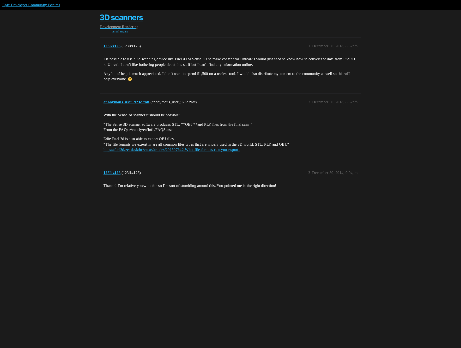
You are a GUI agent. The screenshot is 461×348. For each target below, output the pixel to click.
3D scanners (121, 17)
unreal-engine (120, 31)
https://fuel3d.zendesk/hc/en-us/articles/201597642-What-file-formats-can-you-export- (171, 150)
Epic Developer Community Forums (31, 5)
